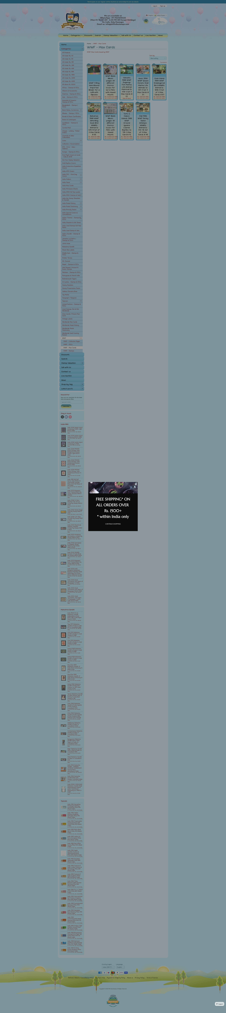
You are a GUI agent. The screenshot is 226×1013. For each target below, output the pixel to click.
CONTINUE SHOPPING (113, 524)
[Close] (135, 484)
